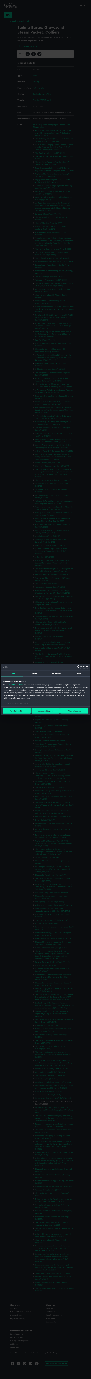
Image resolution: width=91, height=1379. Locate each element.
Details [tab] (34, 673)
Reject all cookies (16, 711)
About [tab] (79, 673)
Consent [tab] (12, 673)
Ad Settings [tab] (56, 673)
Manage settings (44, 711)
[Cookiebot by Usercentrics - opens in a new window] (78, 667)
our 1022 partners (16, 685)
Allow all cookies (74, 711)
